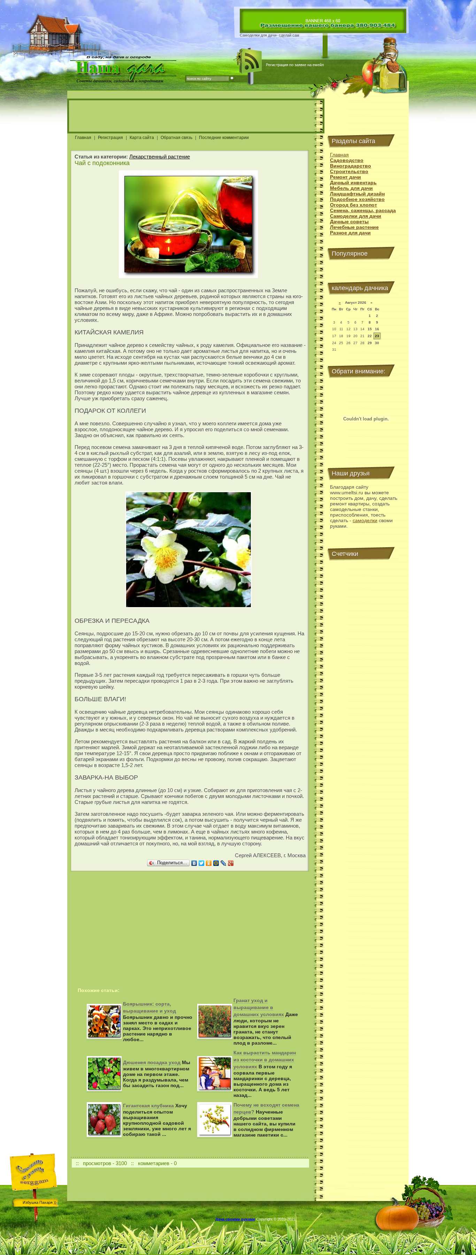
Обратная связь (176, 137)
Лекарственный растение (159, 157)
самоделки (365, 520)
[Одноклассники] (209, 863)
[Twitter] (201, 863)
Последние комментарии (224, 137)
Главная (83, 137)
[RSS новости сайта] (250, 61)
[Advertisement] (196, 116)
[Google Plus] (231, 863)
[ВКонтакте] (194, 863)
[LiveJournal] (223, 863)
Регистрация (110, 137)
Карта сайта (142, 137)
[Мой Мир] (216, 863)
